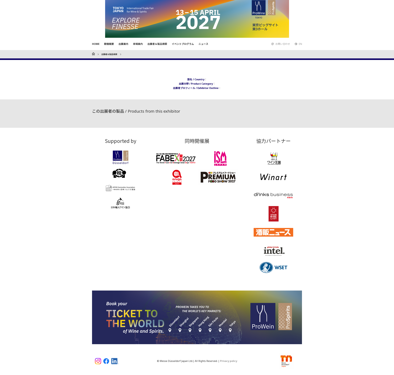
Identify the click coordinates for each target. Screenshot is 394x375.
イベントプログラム (183, 44)
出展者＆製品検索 (157, 44)
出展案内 (123, 44)
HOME (95, 44)
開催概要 (109, 44)
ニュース (203, 44)
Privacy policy (228, 361)
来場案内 (138, 44)
